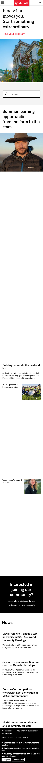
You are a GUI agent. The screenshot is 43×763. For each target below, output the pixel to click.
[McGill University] (21, 3)
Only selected (18, 760)
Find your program (14, 33)
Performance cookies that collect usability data (20, 749)
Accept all (6, 760)
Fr (40, 3)
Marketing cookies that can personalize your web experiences (21, 755)
